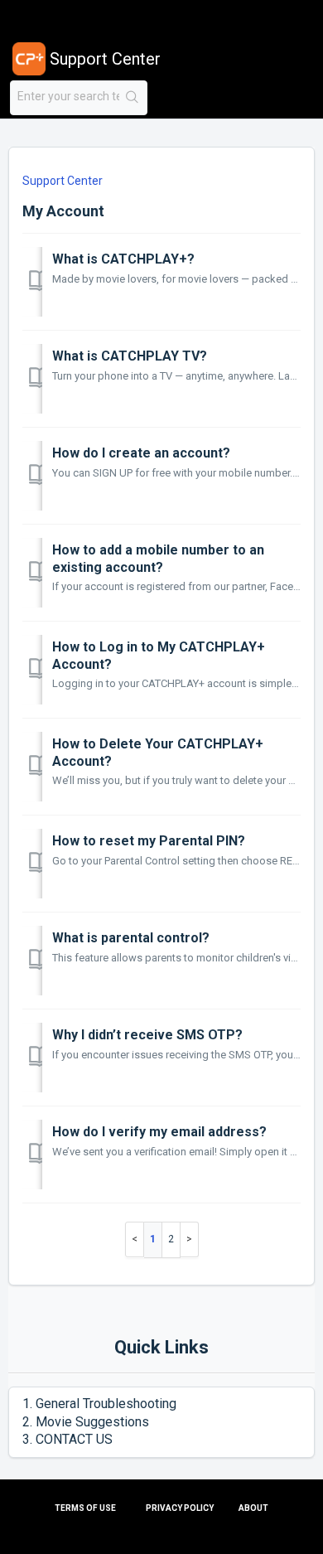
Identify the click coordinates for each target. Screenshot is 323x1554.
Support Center (62, 180)
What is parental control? (131, 938)
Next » (190, 1239)
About (253, 1508)
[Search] (133, 97)
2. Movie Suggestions (85, 1422)
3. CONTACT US (67, 1439)
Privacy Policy (180, 1508)
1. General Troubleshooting (99, 1403)
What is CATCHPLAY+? (123, 259)
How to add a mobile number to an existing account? (158, 558)
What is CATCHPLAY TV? (129, 356)
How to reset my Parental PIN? (148, 841)
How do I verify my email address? (159, 1132)
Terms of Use (85, 1508)
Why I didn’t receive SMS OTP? (147, 1035)
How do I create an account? (141, 453)
